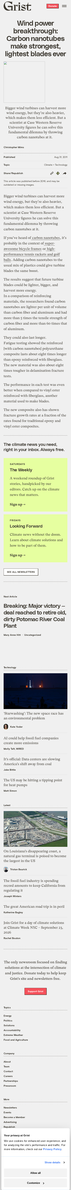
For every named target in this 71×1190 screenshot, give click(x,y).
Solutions (9, 1025)
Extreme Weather (13, 1034)
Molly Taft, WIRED (14, 748)
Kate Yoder (16, 726)
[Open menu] (64, 6)
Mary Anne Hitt (12, 634)
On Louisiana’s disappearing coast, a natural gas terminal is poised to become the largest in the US (35, 856)
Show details (52, 1162)
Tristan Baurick (18, 869)
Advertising (10, 1122)
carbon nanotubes (45, 238)
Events (7, 1112)
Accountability (12, 1030)
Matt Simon (10, 790)
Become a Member (14, 1117)
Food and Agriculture (16, 1039)
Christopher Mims (14, 147)
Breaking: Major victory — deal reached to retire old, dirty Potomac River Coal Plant (35, 615)
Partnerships (11, 1080)
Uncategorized (32, 634)
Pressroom (10, 1085)
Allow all (35, 1172)
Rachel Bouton (12, 938)
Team (6, 1066)
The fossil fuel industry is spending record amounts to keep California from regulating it (34, 885)
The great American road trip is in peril (34, 907)
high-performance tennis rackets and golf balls (32, 254)
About (7, 1061)
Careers (8, 1076)
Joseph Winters (12, 896)
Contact (8, 1071)
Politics (8, 1020)
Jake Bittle (10, 769)
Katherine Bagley (13, 912)
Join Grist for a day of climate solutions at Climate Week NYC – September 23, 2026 (34, 927)
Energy (8, 1015)
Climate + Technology (55, 164)
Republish (9, 1126)
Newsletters (10, 1107)
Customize (33, 1182)
